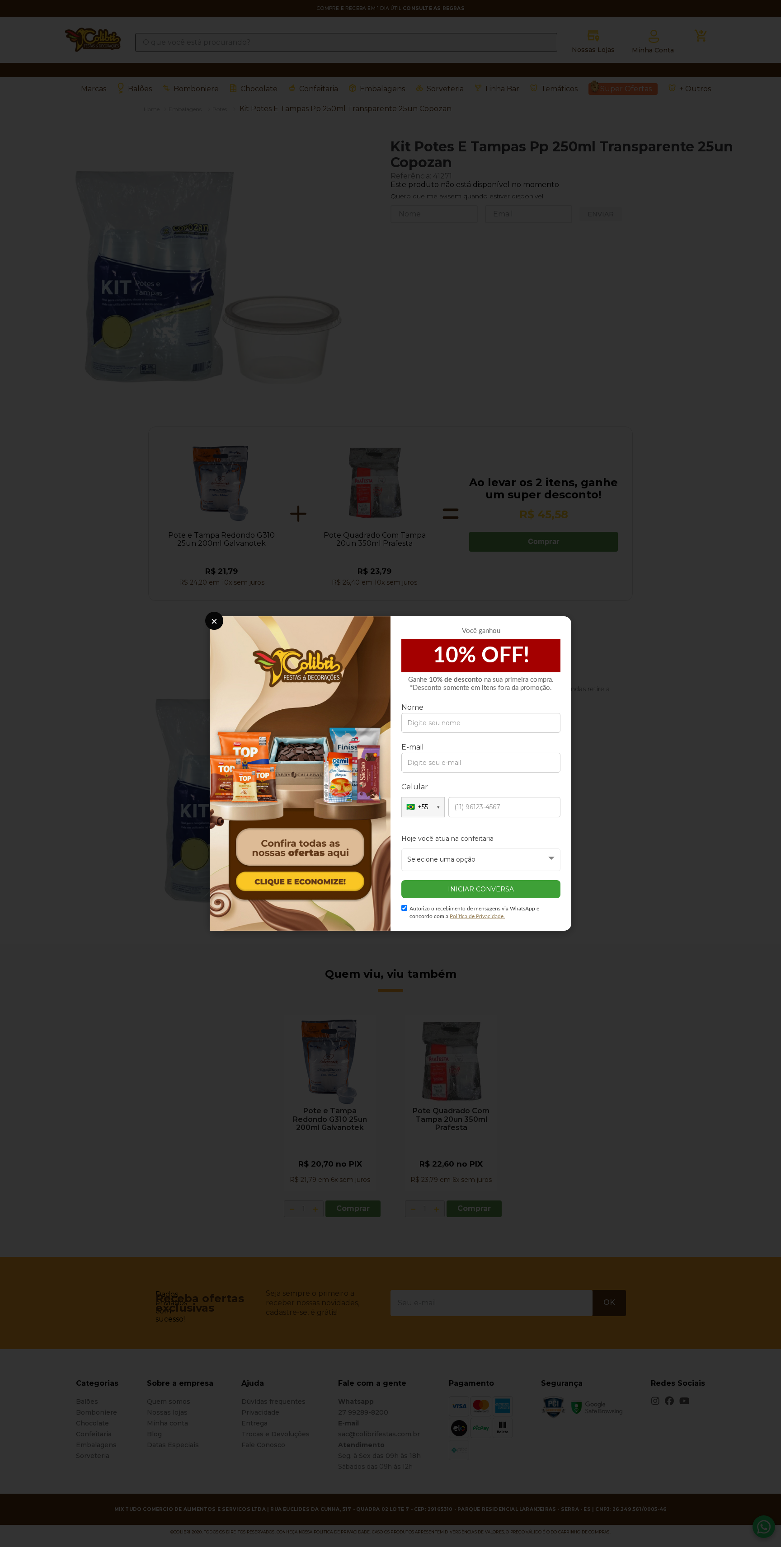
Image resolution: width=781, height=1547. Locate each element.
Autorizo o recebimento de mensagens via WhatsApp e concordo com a (474, 912)
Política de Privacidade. (477, 916)
